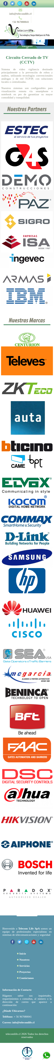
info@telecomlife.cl (23, 1022)
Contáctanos (26, 978)
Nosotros (24, 959)
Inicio (22, 953)
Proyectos (25, 971)
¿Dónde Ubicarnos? (13, 1010)
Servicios (24, 965)
